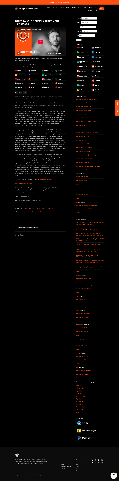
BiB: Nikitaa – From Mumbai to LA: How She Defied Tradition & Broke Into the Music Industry (89, 250)
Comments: (79, 31)
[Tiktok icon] (95, 463)
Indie (77, 202)
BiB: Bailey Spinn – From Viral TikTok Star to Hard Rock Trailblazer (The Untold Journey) (90, 223)
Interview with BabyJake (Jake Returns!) (86, 205)
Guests (90, 7)
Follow (101, 9)
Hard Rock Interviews (66, 466)
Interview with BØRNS (81, 180)
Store (79, 7)
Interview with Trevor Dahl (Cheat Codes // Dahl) (88, 166)
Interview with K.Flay (81, 114)
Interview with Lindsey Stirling (83, 129)
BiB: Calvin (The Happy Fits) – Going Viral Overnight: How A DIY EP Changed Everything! (89, 266)
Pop (77, 173)
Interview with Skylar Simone (83, 370)
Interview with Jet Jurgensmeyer (84, 285)
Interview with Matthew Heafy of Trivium (86, 99)
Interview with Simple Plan (83, 151)
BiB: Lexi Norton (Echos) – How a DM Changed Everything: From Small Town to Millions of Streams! (89, 234)
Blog (85, 7)
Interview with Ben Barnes (82, 118)
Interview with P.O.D (81, 140)
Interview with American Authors (84, 103)
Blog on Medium (80, 462)
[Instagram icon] (95, 460)
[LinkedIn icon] (92, 463)
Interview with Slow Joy (82, 331)
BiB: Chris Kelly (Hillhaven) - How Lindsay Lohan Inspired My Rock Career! (88, 245)
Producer (79, 407)
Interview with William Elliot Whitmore (86, 209)
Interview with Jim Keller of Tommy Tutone (87, 132)
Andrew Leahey (20, 235)
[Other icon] (102, 463)
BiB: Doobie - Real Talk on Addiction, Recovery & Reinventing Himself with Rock (88, 256)
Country (79, 409)
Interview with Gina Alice (82, 374)
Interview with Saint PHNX (82, 136)
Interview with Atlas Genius (83, 191)
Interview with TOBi (81, 360)
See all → (78, 184)
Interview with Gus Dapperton (84, 147)
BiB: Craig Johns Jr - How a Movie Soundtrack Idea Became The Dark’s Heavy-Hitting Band (89, 228)
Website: (78, 27)
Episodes (54, 7)
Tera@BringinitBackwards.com (47, 179)
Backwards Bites (80, 460)
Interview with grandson (82, 170)
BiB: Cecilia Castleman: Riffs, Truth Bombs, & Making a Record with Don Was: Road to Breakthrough (90, 261)
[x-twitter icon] (102, 460)
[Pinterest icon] (99, 463)
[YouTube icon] (92, 460)
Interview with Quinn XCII (82, 144)
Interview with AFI (80, 125)
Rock (77, 188)
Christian (79, 282)
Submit (79, 40)
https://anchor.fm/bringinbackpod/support (40, 208)
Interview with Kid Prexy (82, 345)
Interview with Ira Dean (82, 194)
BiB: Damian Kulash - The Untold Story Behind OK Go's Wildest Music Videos (90, 239)
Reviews (90, 10)
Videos (62, 7)
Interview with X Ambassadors (84, 158)
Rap (77, 339)
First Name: (78, 18)
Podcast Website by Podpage (35, 475)
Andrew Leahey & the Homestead (26, 228)
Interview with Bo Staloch (82, 176)
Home (48, 7)
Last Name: (78, 22)
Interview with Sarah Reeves (83, 288)
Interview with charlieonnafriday (84, 342)
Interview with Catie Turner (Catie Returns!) (87, 121)
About (68, 7)
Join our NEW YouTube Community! (59, 2)
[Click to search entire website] (96, 10)
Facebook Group (39, 212)
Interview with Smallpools (82, 162)
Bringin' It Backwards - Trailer (83, 278)
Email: (77, 35)
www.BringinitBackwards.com (23, 183)
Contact (74, 7)
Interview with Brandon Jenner (84, 106)
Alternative (79, 325)
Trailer (78, 275)
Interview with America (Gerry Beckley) (86, 155)
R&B (77, 367)
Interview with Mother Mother (83, 110)
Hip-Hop (78, 353)
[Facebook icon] (99, 460)
